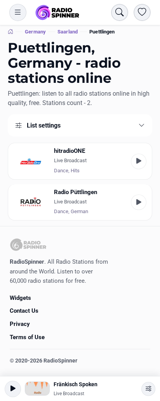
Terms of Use (27, 337)
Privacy (20, 323)
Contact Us (24, 310)
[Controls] (148, 389)
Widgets (20, 297)
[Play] (138, 161)
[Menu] (17, 12)
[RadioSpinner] (57, 12)
